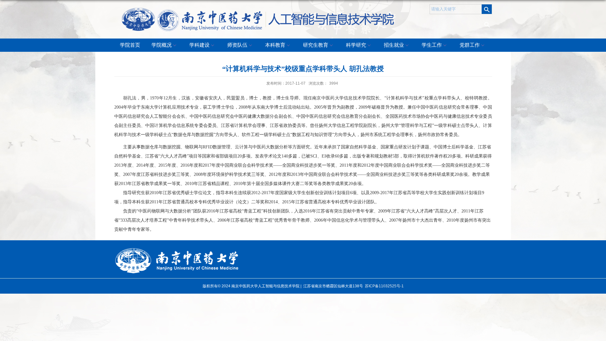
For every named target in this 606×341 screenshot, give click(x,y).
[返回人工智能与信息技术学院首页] (258, 10)
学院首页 (130, 45)
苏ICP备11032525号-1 (384, 286)
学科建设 (199, 45)
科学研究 (356, 45)
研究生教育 (315, 45)
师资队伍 (237, 45)
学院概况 (162, 45)
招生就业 (394, 45)
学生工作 (432, 45)
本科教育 (275, 45)
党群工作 (470, 45)
